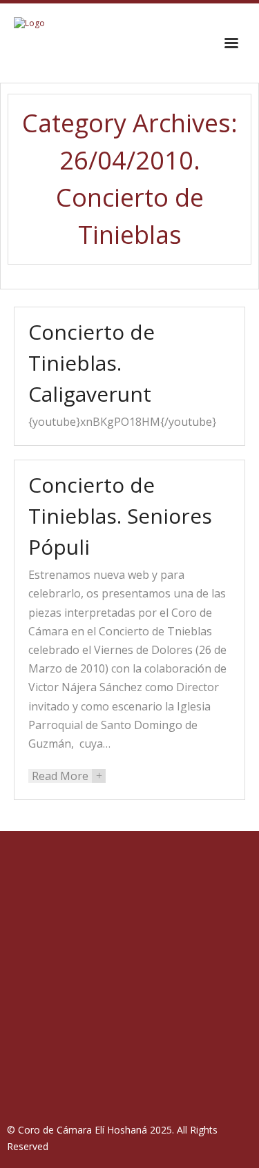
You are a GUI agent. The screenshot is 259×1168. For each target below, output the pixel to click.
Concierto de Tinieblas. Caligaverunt (91, 363)
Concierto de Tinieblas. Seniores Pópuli (120, 516)
